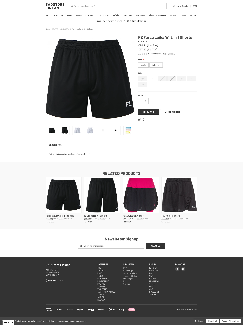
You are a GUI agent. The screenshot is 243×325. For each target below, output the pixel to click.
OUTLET (183, 15)
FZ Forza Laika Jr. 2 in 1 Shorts (60, 216)
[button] (168, 54)
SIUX (151, 276)
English (6, 322)
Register (185, 6)
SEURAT (173, 15)
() (196, 6)
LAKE (151, 287)
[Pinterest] (144, 119)
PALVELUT (193, 15)
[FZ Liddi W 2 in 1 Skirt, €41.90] (179, 195)
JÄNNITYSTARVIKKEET (157, 15)
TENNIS (79, 15)
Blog (125, 281)
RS (150, 273)
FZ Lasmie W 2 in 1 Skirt (133, 216)
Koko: (140, 73)
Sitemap (126, 284)
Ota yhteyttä (128, 279)
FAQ (125, 268)
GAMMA (152, 279)
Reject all (212, 321)
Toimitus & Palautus (131, 276)
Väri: (140, 60)
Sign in (176, 6)
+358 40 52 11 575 (55, 280)
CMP (151, 289)
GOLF (47, 15)
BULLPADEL (154, 271)
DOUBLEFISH (154, 292)
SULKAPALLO (58, 15)
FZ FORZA (153, 268)
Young (152, 284)
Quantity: (142, 95)
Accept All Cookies (230, 321)
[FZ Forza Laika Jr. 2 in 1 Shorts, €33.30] (63, 195)
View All (152, 295)
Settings (199, 321)
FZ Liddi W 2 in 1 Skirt (170, 216)
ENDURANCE (154, 281)
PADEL (69, 15)
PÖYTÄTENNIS (103, 15)
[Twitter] (139, 119)
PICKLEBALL (90, 15)
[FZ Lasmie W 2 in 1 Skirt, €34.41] (140, 195)
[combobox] (8, 322)
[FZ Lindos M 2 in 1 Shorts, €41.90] (102, 195)
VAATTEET (128, 15)
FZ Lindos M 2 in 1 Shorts (95, 216)
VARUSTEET (140, 15)
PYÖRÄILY (116, 15)
